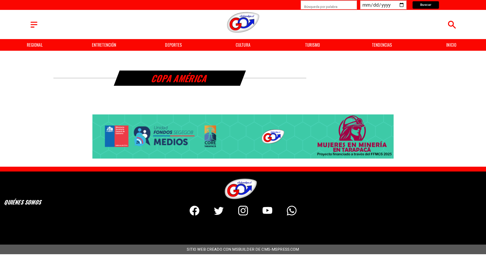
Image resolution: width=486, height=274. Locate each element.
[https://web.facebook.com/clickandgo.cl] (194, 213)
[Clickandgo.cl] (34, 27)
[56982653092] (291, 213)
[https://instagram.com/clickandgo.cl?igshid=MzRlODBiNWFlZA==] (243, 213)
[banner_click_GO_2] (243, 158)
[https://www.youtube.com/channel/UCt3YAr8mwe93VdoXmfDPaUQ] (267, 213)
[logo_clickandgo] (243, 32)
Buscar (425, 5)
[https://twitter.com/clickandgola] (219, 213)
